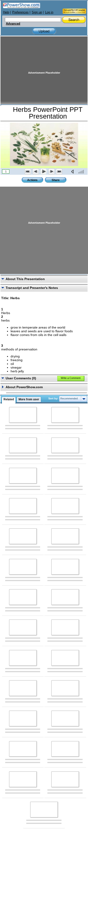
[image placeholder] (23, 415)
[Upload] (44, 31)
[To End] (59, 171)
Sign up (37, 12)
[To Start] (27, 171)
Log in (49, 12)
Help (6, 12)
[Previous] (35, 171)
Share (56, 180)
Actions (32, 180)
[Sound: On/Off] (73, 171)
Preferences (20, 12)
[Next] (51, 171)
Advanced (13, 23)
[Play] (43, 171)
